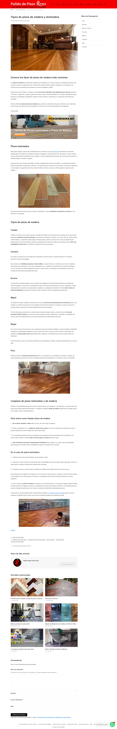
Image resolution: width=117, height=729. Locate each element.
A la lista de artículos (67, 564)
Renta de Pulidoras (83, 724)
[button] (112, 724)
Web (12, 706)
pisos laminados (60, 539)
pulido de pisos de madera (57, 493)
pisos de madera (50, 539)
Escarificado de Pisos (72, 724)
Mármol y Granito (86, 28)
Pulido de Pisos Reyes (24, 20)
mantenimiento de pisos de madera (36, 539)
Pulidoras (84, 39)
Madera (84, 35)
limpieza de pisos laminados (19, 539)
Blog (83, 43)
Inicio (83, 21)
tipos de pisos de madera (17, 541)
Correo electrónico (17, 700)
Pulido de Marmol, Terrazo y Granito (28, 724)
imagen (13, 530)
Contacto (84, 47)
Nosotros (84, 24)
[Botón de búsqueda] (104, 4)
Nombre (14, 693)
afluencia (56, 151)
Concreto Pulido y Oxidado (59, 724)
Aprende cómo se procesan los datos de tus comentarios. (54, 717)
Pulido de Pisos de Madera (44, 724)
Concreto (84, 32)
